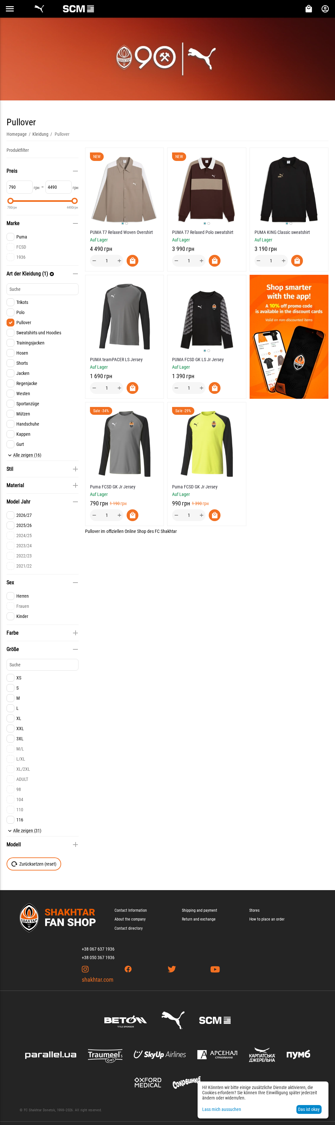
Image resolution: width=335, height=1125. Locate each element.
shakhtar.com (98, 979)
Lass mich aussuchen (221, 1109)
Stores (254, 910)
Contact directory (129, 928)
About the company (130, 919)
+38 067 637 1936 (98, 949)
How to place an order (267, 919)
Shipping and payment (199, 910)
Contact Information (131, 910)
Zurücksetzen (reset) (37, 864)
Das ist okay (309, 1109)
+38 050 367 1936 (98, 957)
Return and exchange (199, 919)
